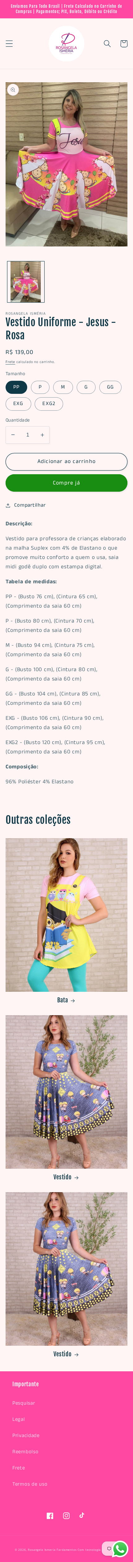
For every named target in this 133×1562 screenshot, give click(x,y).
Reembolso (25, 1451)
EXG (18, 403)
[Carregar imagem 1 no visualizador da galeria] (25, 281)
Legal (18, 1419)
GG (110, 387)
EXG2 (48, 403)
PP (16, 387)
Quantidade (18, 420)
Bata (62, 1000)
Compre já (66, 483)
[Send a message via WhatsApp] (120, 1549)
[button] (9, 44)
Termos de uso (29, 1484)
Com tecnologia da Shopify (98, 1550)
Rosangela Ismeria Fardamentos (52, 1550)
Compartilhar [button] (29, 505)
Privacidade (26, 1435)
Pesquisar (23, 1403)
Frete (10, 362)
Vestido (63, 1177)
